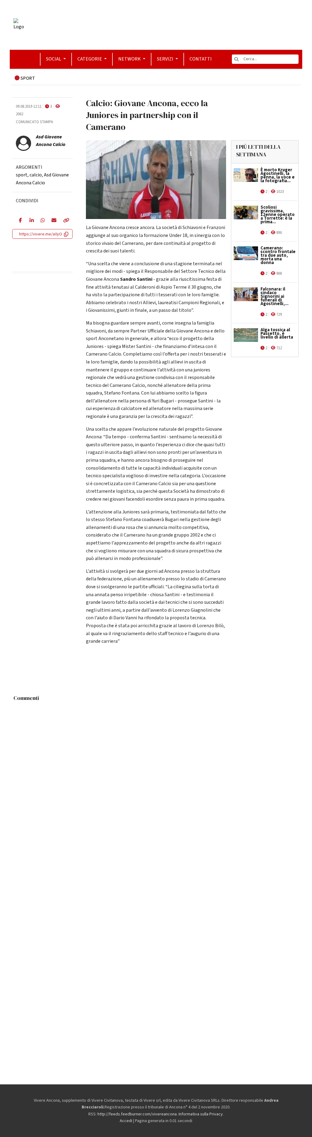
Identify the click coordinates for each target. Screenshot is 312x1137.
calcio (36, 175)
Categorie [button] (90, 59)
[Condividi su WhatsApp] (41, 221)
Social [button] (54, 59)
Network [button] (130, 59)
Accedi (126, 1121)
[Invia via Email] (52, 221)
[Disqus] (156, 780)
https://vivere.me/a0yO (40, 234)
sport (21, 175)
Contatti (201, 59)
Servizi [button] (165, 59)
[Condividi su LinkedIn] (30, 221)
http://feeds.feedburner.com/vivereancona (137, 1114)
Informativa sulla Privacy (201, 1114)
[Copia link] (64, 221)
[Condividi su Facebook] (19, 221)
